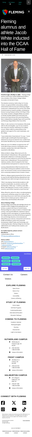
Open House (16, 288)
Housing (16, 327)
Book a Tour (16, 291)
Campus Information (17, 352)
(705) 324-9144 (15, 366)
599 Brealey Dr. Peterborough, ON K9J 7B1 (17, 343)
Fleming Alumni (15, 257)
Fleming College (16, 260)
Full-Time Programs (16, 308)
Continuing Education (16, 310)
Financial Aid (16, 329)
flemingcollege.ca (8, 241)
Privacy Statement (26, 420)
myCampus (12, 2)
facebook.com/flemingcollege (15, 243)
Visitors (8, 279)
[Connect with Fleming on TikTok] (24, 410)
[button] (28, 2)
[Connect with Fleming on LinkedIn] (24, 404)
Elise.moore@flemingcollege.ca (11, 236)
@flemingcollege (11, 247)
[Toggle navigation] (29, 11)
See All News (27, 253)
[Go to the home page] (13, 12)
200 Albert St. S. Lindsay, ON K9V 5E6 (16, 361)
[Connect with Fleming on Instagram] (3, 410)
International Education (16, 313)
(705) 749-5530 (15, 348)
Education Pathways (16, 315)
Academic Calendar (16, 322)
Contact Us (8, 274)
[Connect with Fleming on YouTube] (15, 410)
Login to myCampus (16, 332)
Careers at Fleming (16, 298)
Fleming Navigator (16, 324)
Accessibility (16, 296)
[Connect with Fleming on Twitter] (14, 404)
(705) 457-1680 (15, 384)
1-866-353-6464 (16, 349)
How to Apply (16, 305)
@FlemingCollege (6, 245)
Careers (26, 274)
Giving (4, 2)
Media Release (6, 257)
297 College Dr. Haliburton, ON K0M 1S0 (16, 379)
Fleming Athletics (6, 260)
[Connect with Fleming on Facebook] (3, 404)
